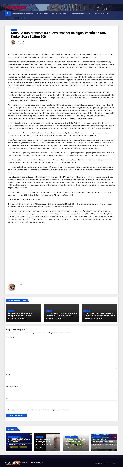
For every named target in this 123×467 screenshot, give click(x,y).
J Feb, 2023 (50, 319)
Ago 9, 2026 (41, 445)
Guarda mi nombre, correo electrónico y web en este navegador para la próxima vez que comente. (39, 410)
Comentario (10, 337)
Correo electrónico (12, 386)
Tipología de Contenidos (15, 18)
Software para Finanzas (14, 436)
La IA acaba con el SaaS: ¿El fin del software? (44, 441)
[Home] (8, 13)
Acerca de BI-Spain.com (100, 463)
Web (7, 398)
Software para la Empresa (23, 13)
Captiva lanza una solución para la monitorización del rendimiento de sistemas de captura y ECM (99, 315)
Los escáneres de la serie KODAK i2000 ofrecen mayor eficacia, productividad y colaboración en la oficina (61, 316)
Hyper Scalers (42, 13)
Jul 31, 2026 (70, 445)
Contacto (113, 463)
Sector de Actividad (102, 13)
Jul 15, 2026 (98, 445)
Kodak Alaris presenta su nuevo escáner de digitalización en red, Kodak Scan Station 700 (58, 35)
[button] (117, 15)
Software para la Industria (101, 434)
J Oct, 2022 (88, 319)
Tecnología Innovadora (71, 436)
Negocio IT (39, 436)
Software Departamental (81, 13)
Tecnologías (97, 436)
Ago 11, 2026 (13, 445)
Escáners (13, 29)
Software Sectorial (59, 13)
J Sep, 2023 (13, 319)
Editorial (22, 41)
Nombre (8, 375)
